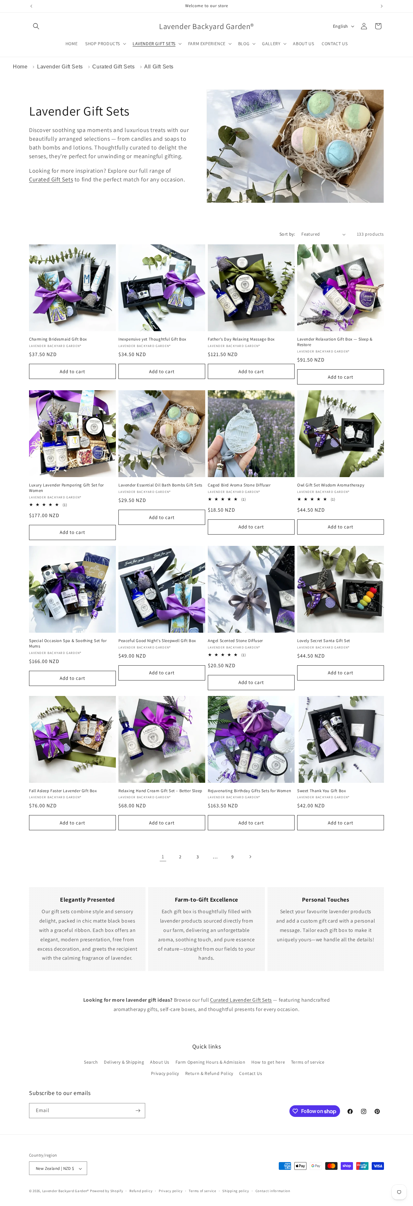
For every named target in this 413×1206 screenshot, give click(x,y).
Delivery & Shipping (124, 1062)
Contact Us (250, 1074)
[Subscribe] (138, 1110)
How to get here (268, 1062)
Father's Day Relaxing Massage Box (241, 339)
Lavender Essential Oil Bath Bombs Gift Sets (160, 485)
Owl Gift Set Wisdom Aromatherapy (330, 485)
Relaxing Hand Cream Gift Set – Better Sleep (160, 790)
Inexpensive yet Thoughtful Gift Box (152, 339)
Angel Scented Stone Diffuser (235, 640)
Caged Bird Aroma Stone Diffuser (239, 485)
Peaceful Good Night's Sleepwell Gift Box (157, 640)
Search (91, 1062)
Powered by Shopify (106, 1191)
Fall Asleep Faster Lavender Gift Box (63, 790)
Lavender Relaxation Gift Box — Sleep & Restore (335, 342)
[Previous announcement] (31, 6)
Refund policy (140, 1191)
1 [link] (163, 856)
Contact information (273, 1191)
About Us (159, 1062)
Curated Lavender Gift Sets (241, 999)
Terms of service (308, 1062)
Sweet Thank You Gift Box (321, 790)
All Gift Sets (159, 66)
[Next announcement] (382, 6)
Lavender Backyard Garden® (65, 1191)
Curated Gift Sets (113, 66)
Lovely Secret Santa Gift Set (323, 640)
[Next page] (250, 857)
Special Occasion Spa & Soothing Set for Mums (67, 643)
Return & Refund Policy (209, 1074)
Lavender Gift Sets (60, 66)
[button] (36, 26)
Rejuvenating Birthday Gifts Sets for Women (249, 790)
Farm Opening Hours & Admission (211, 1062)
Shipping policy (235, 1191)
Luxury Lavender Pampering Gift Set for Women (66, 488)
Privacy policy (165, 1074)
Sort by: (287, 234)
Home (20, 66)
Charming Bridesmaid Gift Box (58, 339)
